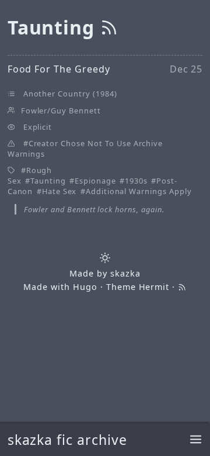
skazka (125, 273)
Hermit (154, 286)
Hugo (85, 286)
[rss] (109, 27)
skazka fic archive (67, 439)
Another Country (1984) (70, 93)
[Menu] (195, 440)
